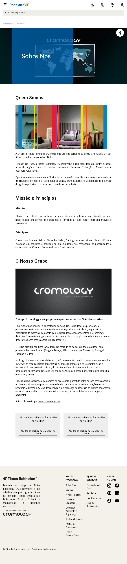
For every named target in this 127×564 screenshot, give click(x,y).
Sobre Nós (71, 485)
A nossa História (73, 494)
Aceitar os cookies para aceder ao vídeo (38, 432)
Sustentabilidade (74, 519)
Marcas (69, 489)
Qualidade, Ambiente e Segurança (71, 511)
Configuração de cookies (44, 549)
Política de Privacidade (14, 549)
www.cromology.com (49, 401)
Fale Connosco (94, 498)
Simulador (91, 493)
